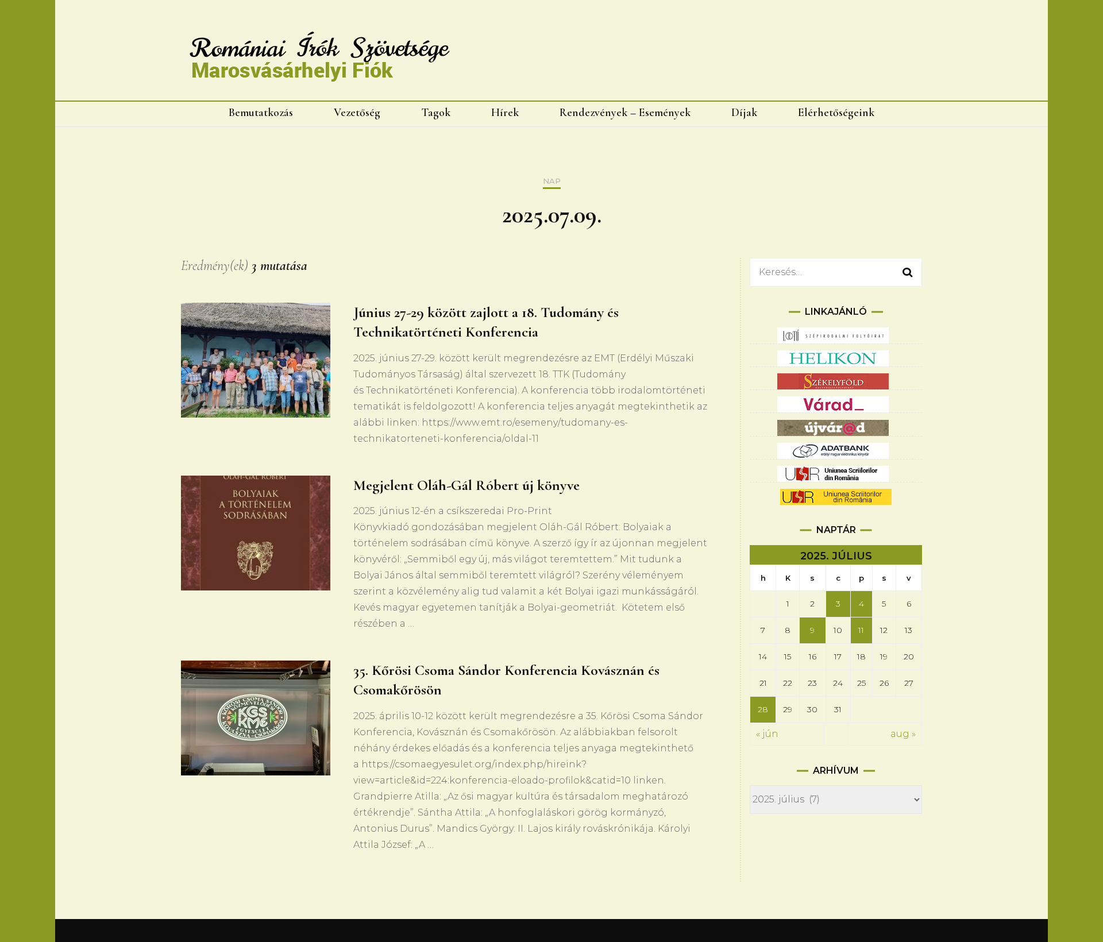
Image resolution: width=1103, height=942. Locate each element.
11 (861, 630)
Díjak (744, 112)
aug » (903, 733)
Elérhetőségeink (836, 112)
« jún (767, 733)
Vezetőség (357, 112)
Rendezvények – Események (625, 112)
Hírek (505, 112)
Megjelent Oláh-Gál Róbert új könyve (466, 485)
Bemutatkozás (261, 112)
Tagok (435, 112)
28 (763, 709)
